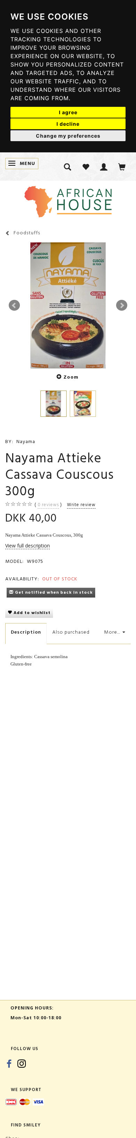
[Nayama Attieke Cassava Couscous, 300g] (68, 305)
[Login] (104, 166)
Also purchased (71, 632)
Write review (81, 504)
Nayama (25, 441)
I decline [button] (68, 124)
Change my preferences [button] (68, 136)
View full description (27, 545)
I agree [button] (68, 112)
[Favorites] (86, 166)
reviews (48, 504)
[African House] (68, 200)
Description (26, 632)
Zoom (70, 377)
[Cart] (122, 166)
